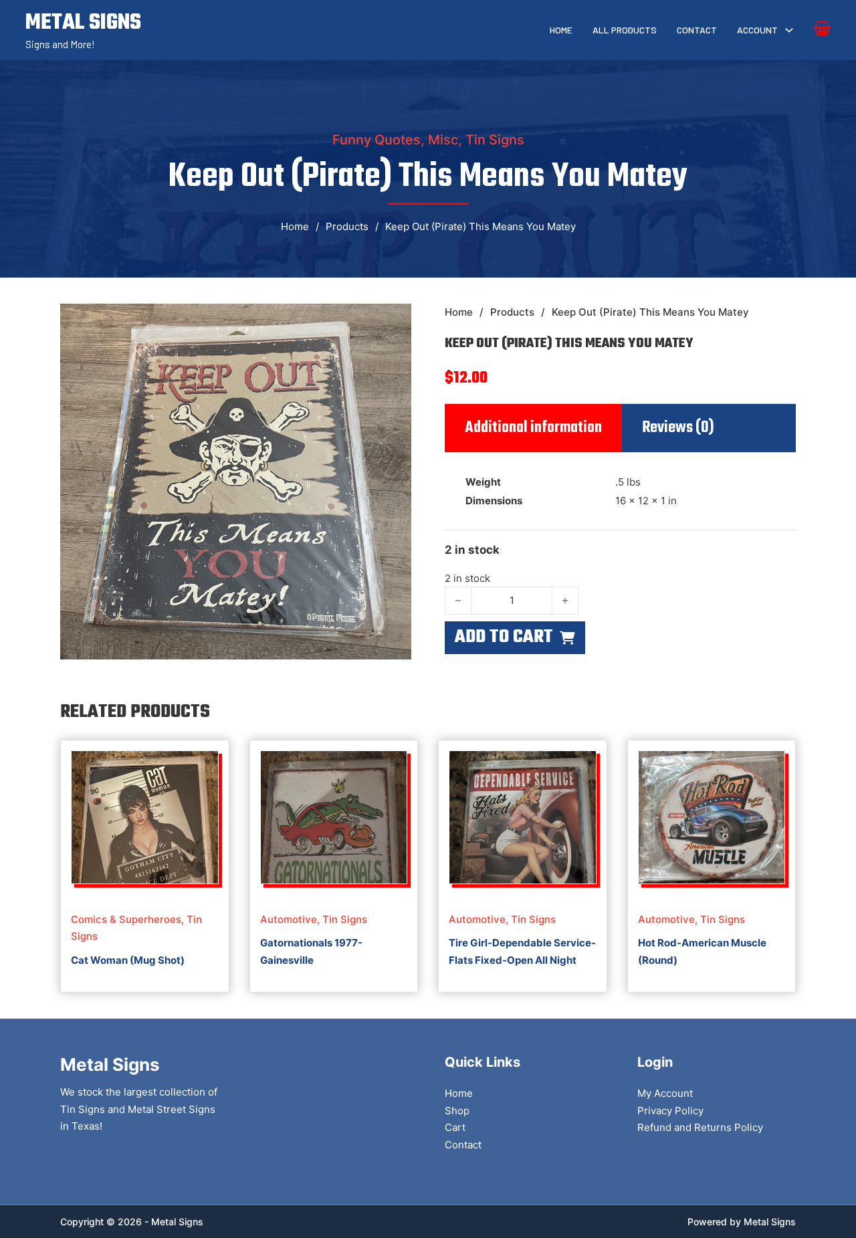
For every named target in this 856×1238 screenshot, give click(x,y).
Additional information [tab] (533, 428)
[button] (393, 322)
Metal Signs (770, 1221)
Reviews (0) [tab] (678, 428)
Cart (455, 1127)
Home (561, 29)
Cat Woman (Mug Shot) (128, 960)
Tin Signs (494, 140)
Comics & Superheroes (126, 919)
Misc (443, 140)
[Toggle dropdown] (789, 30)
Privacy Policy (670, 1110)
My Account (665, 1093)
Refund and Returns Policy (700, 1127)
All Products (625, 29)
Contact (697, 29)
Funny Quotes (376, 140)
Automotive (288, 919)
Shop (457, 1110)
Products (347, 226)
